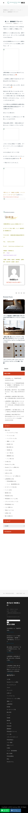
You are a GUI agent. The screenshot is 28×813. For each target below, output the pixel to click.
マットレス (9, 435)
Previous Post (10, 593)
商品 (6, 430)
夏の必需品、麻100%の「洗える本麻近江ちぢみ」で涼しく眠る (14, 648)
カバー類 (9, 452)
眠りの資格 (8, 516)
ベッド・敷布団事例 (12, 484)
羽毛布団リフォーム (10, 498)
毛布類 (8, 450)
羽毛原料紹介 (8, 504)
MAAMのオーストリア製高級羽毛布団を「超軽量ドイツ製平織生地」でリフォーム (14, 385)
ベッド (19, 10)
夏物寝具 (9, 455)
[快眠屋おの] (11, 219)
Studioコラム (8, 464)
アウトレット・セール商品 (11, 476)
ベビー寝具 (8, 507)
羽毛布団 (7, 495)
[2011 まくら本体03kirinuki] (14, 199)
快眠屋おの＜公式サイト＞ (10, 10)
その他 (6, 461)
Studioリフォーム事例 (10, 467)
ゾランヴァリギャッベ (10, 501)
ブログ (6, 470)
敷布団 (6, 492)
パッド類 (9, 458)
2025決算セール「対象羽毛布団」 (13, 378)
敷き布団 (9, 447)
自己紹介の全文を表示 (13, 282)
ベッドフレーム (11, 438)
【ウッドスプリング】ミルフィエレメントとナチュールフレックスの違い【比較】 (13, 361)
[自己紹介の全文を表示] (21, 282)
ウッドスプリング (11, 432)
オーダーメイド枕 (9, 487)
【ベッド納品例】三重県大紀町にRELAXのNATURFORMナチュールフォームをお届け (14, 317)
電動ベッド (9, 441)
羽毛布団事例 (10, 481)
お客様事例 (8, 478)
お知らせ (7, 473)
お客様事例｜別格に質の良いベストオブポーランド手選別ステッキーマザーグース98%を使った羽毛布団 (14, 403)
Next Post (19, 593)
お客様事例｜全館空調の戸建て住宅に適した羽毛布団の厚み (13, 658)
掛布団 (8, 444)
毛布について (8, 510)
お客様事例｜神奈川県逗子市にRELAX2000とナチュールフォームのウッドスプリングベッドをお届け (14, 416)
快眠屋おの (15, 23)
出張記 (6, 513)
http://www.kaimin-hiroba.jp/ (11, 196)
